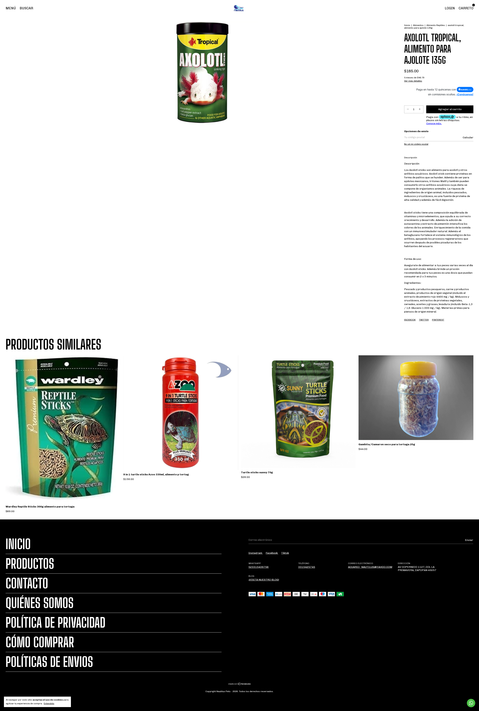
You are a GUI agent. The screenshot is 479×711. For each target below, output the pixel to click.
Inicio (407, 25)
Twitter (424, 319)
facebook (272, 553)
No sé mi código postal (416, 144)
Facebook (410, 319)
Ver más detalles (413, 81)
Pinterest (438, 319)
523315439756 (258, 567)
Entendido (49, 703)
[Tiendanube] (239, 684)
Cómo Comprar (40, 642)
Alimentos (418, 25)
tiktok (285, 553)
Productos (30, 564)
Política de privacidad (55, 622)
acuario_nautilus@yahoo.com (370, 567)
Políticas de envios (49, 662)
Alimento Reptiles (435, 25)
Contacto (27, 583)
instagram (255, 553)
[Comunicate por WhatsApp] (471, 703)
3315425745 (306, 567)
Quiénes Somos (40, 603)
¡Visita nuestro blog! (263, 579)
